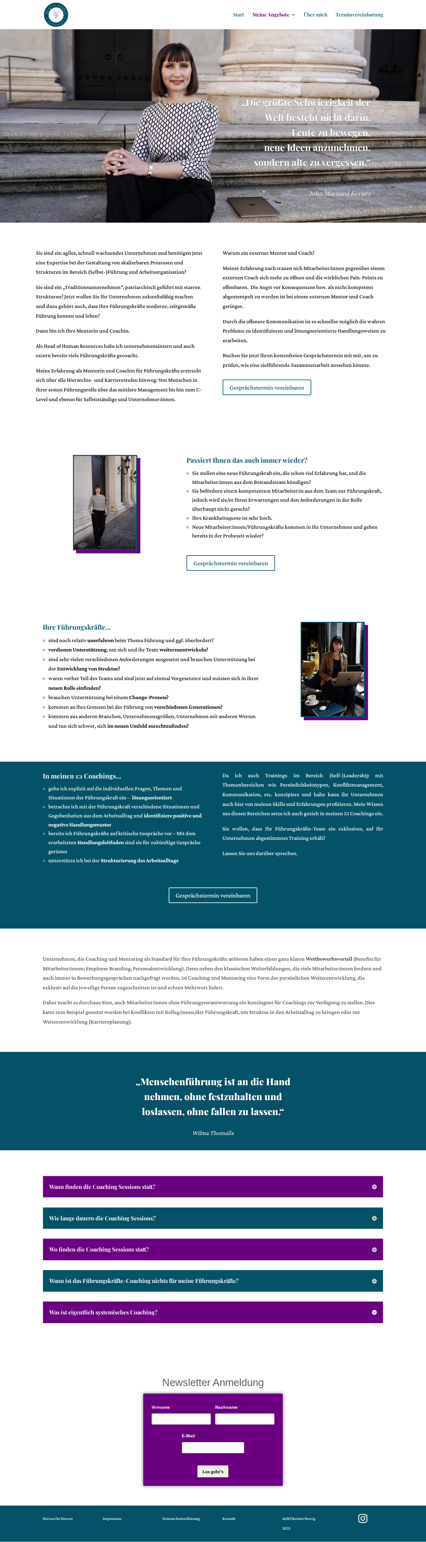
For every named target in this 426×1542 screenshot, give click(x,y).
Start (238, 15)
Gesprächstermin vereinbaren (267, 387)
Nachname (227, 1407)
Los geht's (213, 1471)
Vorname (162, 1407)
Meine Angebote (270, 15)
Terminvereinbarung (359, 15)
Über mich (315, 15)
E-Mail (190, 1435)
